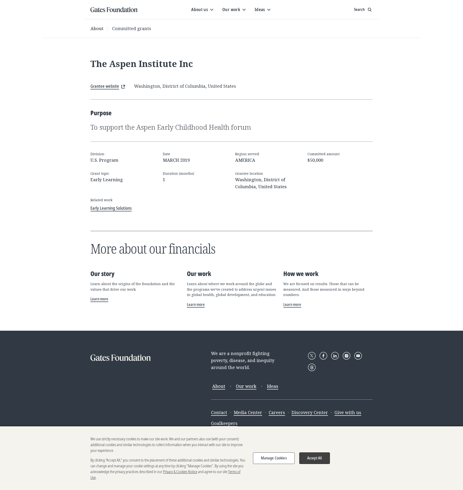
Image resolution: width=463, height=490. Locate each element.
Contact (219, 412)
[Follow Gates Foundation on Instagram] (346, 355)
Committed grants (131, 28)
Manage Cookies (274, 458)
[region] (231, 458)
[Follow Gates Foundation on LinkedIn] (335, 355)
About (96, 28)
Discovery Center (310, 412)
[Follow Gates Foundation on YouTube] (358, 355)
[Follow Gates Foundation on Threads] (311, 367)
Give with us (347, 412)
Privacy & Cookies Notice (180, 471)
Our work (246, 386)
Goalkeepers (224, 423)
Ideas (272, 386)
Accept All (314, 458)
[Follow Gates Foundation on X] (311, 355)
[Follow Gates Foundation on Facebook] (323, 355)
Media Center (248, 412)
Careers (277, 412)
